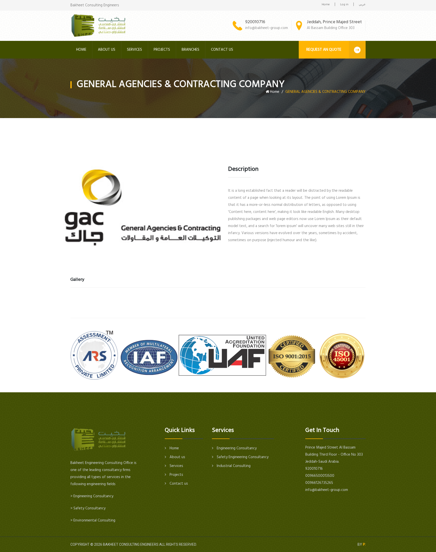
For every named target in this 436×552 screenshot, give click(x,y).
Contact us (222, 50)
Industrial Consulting (233, 466)
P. (364, 544)
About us (106, 50)
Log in (344, 4)
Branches (190, 50)
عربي (362, 4)
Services (134, 50)
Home (326, 4)
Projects (162, 50)
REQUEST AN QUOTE (323, 49)
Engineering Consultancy (236, 448)
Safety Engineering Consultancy (242, 457)
